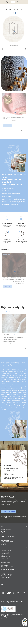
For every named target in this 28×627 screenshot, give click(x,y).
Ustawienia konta (5, 564)
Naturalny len (4, 387)
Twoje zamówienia (5, 562)
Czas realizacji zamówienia (7, 575)
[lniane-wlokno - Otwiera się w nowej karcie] (14, 609)
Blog (2, 532)
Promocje (3, 544)
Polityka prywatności (6, 556)
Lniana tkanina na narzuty (7, 541)
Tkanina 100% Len (5, 540)
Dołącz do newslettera (9, 511)
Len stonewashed (5, 553)
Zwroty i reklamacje (5, 577)
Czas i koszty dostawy (6, 574)
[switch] (25, 625)
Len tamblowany (5, 552)
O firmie (3, 531)
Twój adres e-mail (5, 508)
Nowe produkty (4, 543)
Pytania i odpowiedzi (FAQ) (7, 566)
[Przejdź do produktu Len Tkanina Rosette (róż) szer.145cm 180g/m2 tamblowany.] (14, 104)
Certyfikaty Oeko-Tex (6, 550)
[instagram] (2, 584)
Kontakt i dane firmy (6, 529)
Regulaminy (4, 555)
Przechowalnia (4, 565)
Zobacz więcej (4, 311)
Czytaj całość (7, 344)
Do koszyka (7, 125)
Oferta (2, 534)
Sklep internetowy (12, 625)
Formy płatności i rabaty (6, 573)
